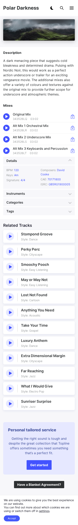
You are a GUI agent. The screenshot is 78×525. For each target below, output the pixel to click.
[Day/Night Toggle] (52, 8)
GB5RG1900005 (59, 184)
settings (44, 511)
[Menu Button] (71, 8)
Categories (14, 202)
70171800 (54, 179)
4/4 (23, 180)
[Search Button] (62, 8)
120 (16, 170)
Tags (10, 211)
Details (11, 161)
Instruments (15, 194)
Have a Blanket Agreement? (39, 485)
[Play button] (10, 236)
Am (16, 175)
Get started (39, 465)
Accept (12, 518)
